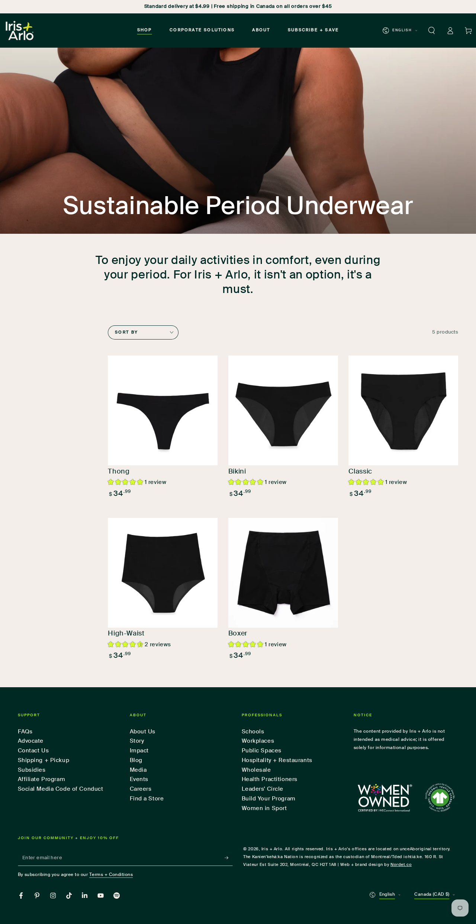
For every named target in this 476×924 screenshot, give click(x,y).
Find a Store (147, 799)
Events (139, 779)
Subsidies (32, 770)
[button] (431, 30)
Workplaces (258, 741)
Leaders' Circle (263, 789)
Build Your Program (269, 799)
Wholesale (256, 770)
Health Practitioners (270, 779)
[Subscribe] (229, 858)
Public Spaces (262, 750)
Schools (253, 732)
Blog (136, 760)
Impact (139, 750)
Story (137, 741)
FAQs (25, 732)
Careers (141, 789)
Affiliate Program (41, 779)
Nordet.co (401, 865)
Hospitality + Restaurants (277, 760)
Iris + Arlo (271, 849)
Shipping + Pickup (44, 760)
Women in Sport (264, 808)
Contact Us (33, 750)
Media (138, 770)
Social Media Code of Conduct (60, 789)
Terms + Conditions (111, 874)
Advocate (31, 741)
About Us (143, 732)
